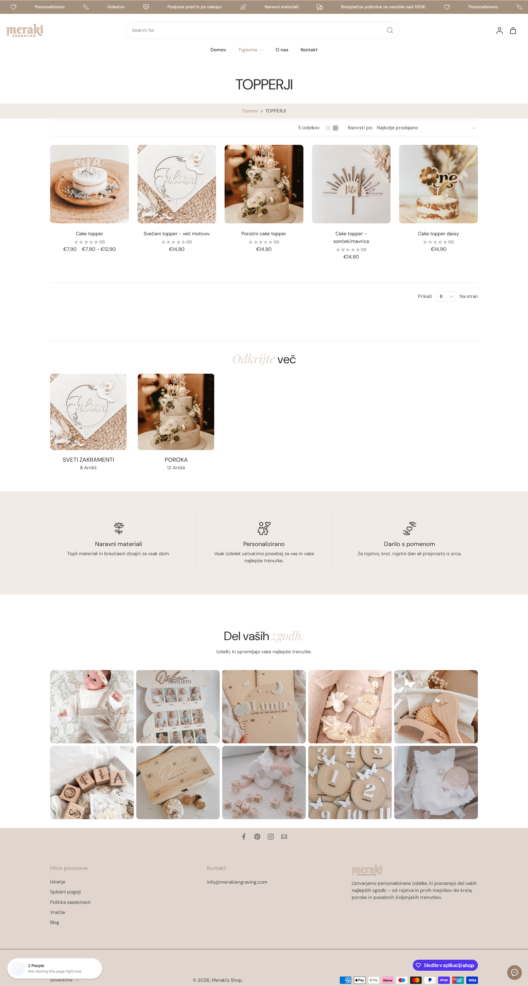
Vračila (57, 912)
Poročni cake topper (263, 233)
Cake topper (89, 233)
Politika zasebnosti (70, 902)
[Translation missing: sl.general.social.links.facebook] (244, 836)
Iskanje (57, 882)
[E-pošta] (284, 836)
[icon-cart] (512, 30)
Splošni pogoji (65, 892)
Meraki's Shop (227, 980)
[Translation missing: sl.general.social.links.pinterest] (257, 836)
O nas (282, 50)
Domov (218, 50)
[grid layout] (335, 128)
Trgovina (247, 50)
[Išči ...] (390, 30)
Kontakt (309, 50)
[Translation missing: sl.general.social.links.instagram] (270, 836)
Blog (54, 922)
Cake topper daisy (438, 233)
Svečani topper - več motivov (177, 233)
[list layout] (328, 128)
